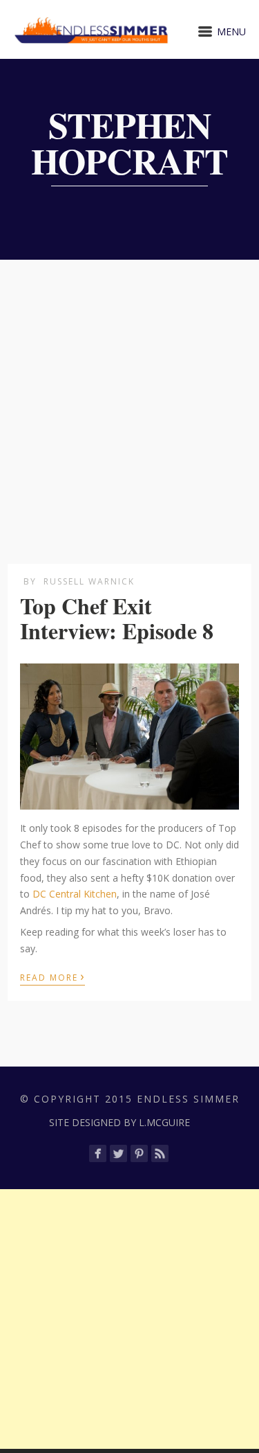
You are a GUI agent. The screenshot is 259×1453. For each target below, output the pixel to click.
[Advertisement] (129, 396)
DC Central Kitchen (74, 893)
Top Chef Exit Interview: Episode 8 (116, 617)
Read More (52, 976)
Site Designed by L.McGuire (119, 1122)
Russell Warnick (89, 581)
